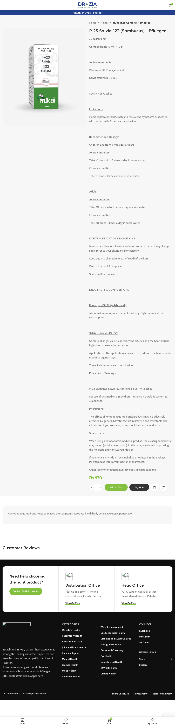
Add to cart (116, 487)
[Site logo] (88, 5)
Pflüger (104, 22)
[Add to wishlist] (163, 487)
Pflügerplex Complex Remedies (131, 22)
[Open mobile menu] (4, 5)
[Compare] (154, 487)
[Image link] (17, 632)
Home (93, 22)
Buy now (139, 487)
